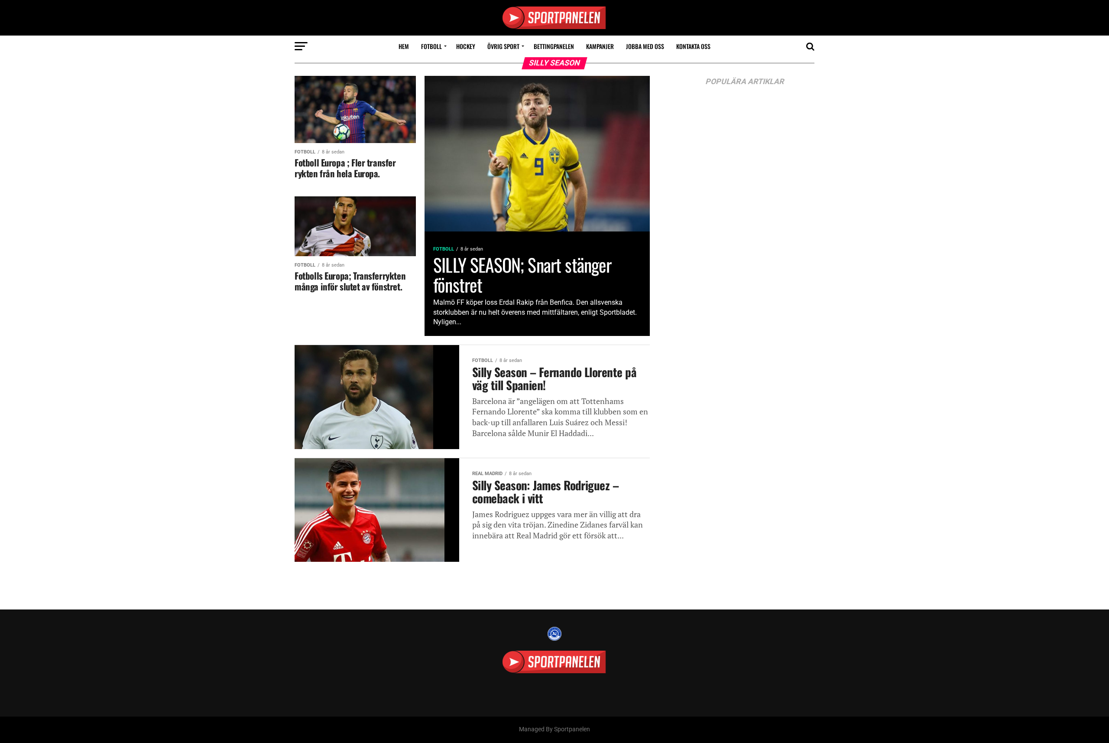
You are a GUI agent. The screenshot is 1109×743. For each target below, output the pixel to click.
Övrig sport (503, 46)
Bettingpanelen (554, 46)
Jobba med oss (645, 46)
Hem (404, 46)
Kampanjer (600, 46)
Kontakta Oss (693, 46)
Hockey (465, 46)
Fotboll (431, 46)
